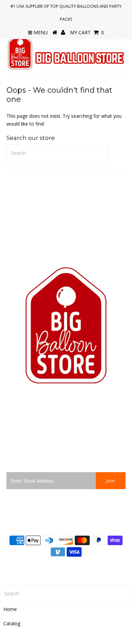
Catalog (11, 623)
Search (13, 443)
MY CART (87, 32)
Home (10, 609)
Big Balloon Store (87, 567)
